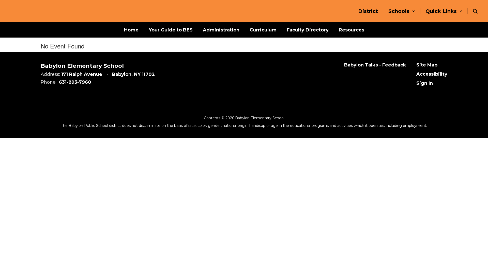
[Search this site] (475, 11)
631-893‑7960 (75, 82)
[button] (401, 11)
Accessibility (431, 74)
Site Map (426, 65)
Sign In (424, 83)
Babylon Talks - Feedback (375, 65)
